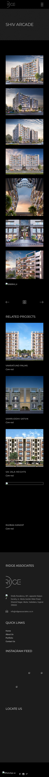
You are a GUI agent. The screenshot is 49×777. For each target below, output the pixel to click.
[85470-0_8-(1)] (24, 101)
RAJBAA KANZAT (15, 525)
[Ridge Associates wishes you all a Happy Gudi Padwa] (12, 678)
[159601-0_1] (24, 132)
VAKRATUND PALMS (17, 365)
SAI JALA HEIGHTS (16, 472)
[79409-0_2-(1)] (24, 69)
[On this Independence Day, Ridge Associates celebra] (24, 664)
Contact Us (10, 641)
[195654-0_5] (24, 161)
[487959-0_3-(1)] (24, 233)
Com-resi (10, 369)
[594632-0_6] (24, 264)
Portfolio (9, 638)
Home (8, 631)
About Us (9, 634)
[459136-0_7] (24, 197)
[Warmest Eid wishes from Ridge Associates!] (37, 664)
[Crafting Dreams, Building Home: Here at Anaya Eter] (24, 678)
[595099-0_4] (24, 284)
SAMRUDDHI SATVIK (17, 419)
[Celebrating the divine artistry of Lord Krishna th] (12, 664)
